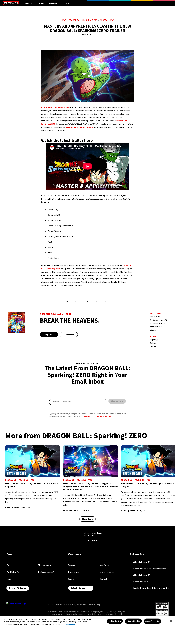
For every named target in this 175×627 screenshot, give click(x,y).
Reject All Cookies (133, 621)
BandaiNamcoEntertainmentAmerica (149, 568)
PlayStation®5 (12, 572)
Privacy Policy (87, 416)
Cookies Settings (115, 621)
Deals (8, 579)
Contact (103, 579)
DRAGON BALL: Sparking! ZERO (83, 20)
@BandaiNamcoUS (141, 562)
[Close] (171, 621)
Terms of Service (104, 416)
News (41, 3)
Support (71, 579)
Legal (99, 604)
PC (7, 565)
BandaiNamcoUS (140, 581)
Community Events (86, 604)
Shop (67, 3)
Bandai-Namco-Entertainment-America (151, 588)
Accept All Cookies (152, 621)
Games (28, 3)
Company (53, 3)
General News (107, 20)
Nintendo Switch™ (46, 572)
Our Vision (104, 565)
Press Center (73, 572)
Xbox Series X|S (44, 565)
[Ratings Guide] (77, 535)
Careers (71, 565)
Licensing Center (107, 572)
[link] (32, 477)
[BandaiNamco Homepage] (16, 603)
